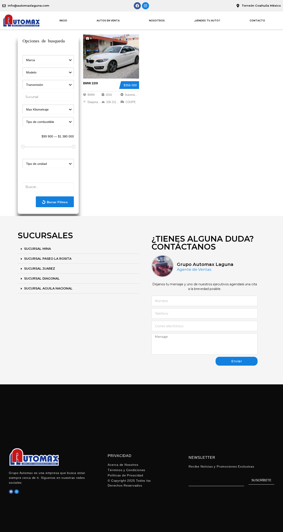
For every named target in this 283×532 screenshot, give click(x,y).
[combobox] (48, 59)
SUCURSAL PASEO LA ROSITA (47, 259)
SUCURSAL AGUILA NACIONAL (48, 288)
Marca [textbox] (30, 60)
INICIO (63, 20)
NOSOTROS (157, 20)
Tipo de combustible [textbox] (40, 122)
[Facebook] (137, 5)
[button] (78, 249)
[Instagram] (145, 5)
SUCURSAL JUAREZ (39, 269)
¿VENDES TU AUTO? (207, 20)
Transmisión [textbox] (34, 84)
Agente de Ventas (194, 269)
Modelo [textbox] (31, 72)
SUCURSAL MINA (37, 249)
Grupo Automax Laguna (205, 264)
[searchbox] (49, 97)
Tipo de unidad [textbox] (36, 163)
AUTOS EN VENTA (108, 20)
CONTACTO (257, 20)
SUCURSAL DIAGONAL (42, 278)
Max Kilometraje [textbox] (37, 109)
